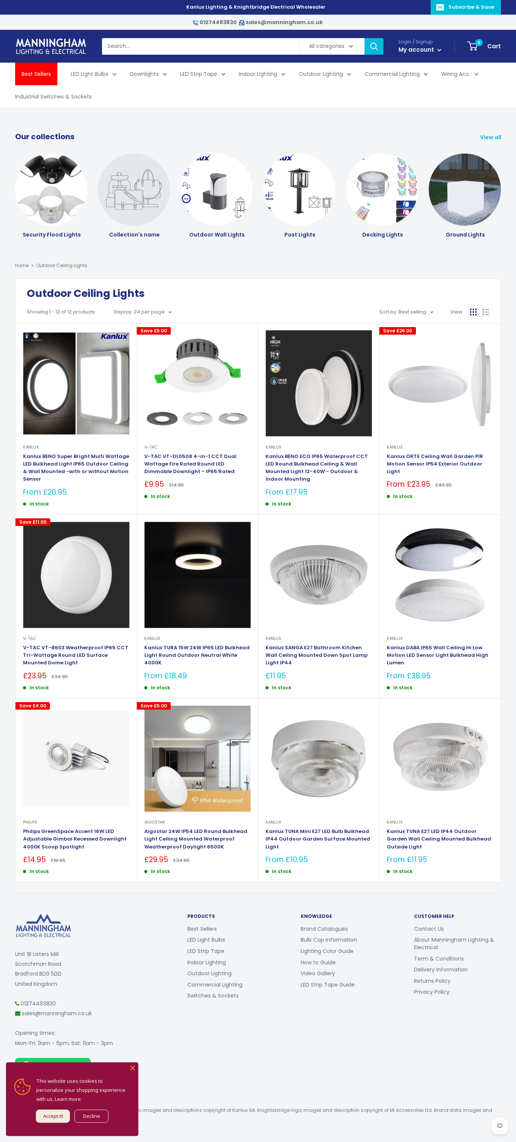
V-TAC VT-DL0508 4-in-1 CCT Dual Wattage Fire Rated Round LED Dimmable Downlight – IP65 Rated (190, 464)
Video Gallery (318, 973)
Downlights (144, 74)
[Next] (500, 189)
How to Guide (318, 962)
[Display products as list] (485, 312)
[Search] (374, 46)
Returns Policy (432, 981)
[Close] (132, 1068)
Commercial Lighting (392, 74)
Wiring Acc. (455, 74)
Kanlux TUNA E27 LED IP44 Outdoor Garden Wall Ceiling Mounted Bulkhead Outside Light (439, 839)
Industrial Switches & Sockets (53, 96)
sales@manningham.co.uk (283, 22)
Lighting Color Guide (327, 951)
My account (417, 50)
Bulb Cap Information (329, 940)
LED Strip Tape (198, 74)
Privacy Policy (432, 992)
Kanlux (31, 447)
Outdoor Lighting (321, 74)
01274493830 (218, 22)
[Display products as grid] (473, 312)
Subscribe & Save (471, 7)
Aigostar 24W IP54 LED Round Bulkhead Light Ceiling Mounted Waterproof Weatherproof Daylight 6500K (195, 839)
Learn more (68, 1099)
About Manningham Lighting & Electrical (454, 943)
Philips (30, 822)
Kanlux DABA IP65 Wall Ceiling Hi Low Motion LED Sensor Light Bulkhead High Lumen (437, 655)
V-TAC (151, 447)
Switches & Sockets (213, 995)
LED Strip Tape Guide (328, 984)
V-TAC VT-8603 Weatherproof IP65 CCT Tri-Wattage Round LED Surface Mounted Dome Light (75, 655)
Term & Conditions (439, 958)
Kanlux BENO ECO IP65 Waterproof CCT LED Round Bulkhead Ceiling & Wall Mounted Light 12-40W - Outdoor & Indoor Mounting (317, 468)
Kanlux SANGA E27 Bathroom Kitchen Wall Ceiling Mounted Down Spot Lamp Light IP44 (317, 655)
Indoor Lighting (258, 74)
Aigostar (154, 822)
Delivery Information (441, 969)
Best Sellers (36, 74)
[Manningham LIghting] (43, 917)
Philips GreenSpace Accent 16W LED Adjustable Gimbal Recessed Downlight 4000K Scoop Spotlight (75, 839)
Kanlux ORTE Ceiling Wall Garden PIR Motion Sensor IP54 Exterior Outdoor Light (435, 464)
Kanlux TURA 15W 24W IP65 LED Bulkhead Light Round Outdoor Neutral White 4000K (197, 655)
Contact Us (429, 929)
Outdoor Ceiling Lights (61, 265)
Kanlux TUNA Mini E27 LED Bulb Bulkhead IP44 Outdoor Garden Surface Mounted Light (318, 839)
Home (22, 265)
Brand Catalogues (324, 929)
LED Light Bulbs (89, 74)
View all (491, 137)
